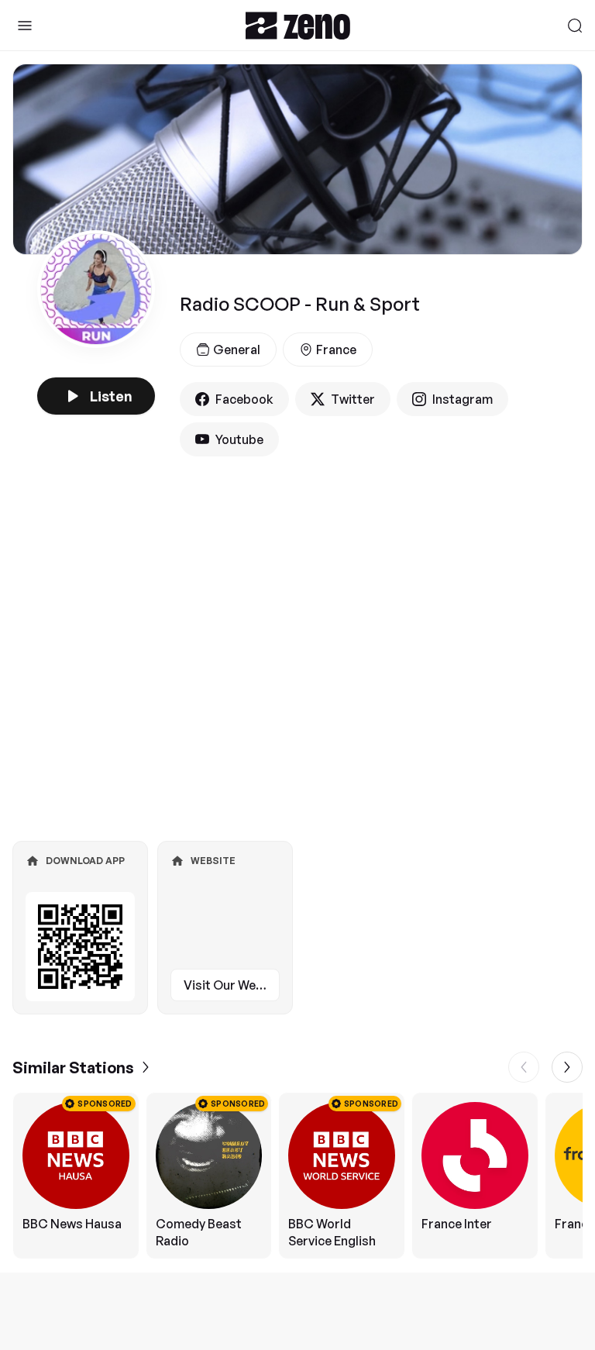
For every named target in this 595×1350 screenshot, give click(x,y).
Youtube (239, 439)
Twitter (353, 399)
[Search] (575, 26)
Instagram (462, 399)
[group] (297, 1175)
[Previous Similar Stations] (523, 1067)
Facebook (244, 399)
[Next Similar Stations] (567, 1067)
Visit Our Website (232, 985)
